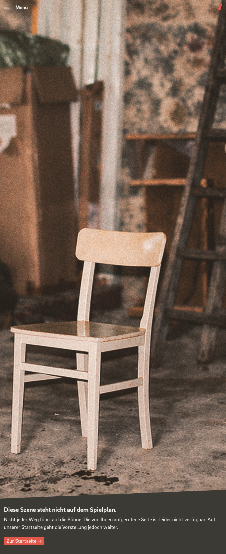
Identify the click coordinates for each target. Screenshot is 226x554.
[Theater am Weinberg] (220, 10)
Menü (21, 7)
